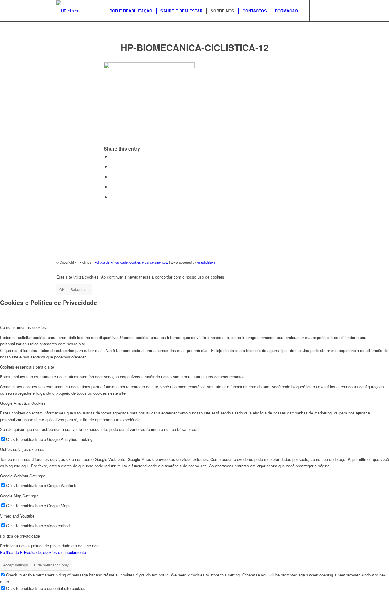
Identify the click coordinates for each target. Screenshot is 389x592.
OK (61, 289)
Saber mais (80, 289)
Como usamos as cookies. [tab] (23, 327)
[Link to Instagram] (319, 10)
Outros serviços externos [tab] (22, 449)
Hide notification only (51, 564)
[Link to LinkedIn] (328, 10)
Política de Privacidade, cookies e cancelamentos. (131, 262)
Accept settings (15, 564)
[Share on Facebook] (112, 156)
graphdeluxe (206, 262)
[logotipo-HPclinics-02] (67, 11)
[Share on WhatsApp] (112, 176)
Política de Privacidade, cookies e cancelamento (43, 552)
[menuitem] (130, 11)
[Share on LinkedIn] (112, 186)
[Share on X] (112, 166)
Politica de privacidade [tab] (20, 536)
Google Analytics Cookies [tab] (23, 403)
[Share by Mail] (112, 197)
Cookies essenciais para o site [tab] (27, 367)
